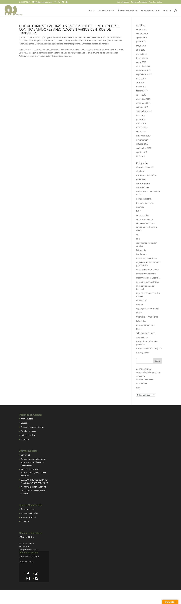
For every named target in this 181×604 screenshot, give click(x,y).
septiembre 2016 (143, 111)
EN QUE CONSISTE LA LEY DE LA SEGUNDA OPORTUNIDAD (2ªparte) (33, 490)
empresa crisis (40, 40)
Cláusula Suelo (142, 187)
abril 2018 (140, 50)
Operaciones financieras (147, 317)
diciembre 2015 (143, 135)
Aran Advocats (105, 10)
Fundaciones (141, 254)
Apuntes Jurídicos (149, 10)
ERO (91, 40)
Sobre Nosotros (27, 509)
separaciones (142, 337)
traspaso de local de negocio (96, 43)
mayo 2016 (141, 123)
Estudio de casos (28, 431)
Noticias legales (28, 435)
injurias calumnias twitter (147, 282)
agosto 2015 (141, 152)
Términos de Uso (155, 2)
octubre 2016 (142, 107)
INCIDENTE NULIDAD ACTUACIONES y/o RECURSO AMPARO (33, 472)
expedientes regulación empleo (108, 40)
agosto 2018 (141, 37)
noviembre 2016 (143, 103)
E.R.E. (30, 40)
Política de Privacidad (139, 2)
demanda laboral (104, 37)
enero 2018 (141, 62)
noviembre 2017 (143, 70)
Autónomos (141, 179)
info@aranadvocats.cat (29, 549)
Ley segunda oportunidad (147, 308)
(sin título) (25, 455)
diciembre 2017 (143, 66)
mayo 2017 (141, 78)
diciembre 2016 (143, 99)
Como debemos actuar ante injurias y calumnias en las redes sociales (33, 462)
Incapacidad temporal (146, 273)
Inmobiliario (141, 300)
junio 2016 (140, 119)
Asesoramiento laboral (72, 37)
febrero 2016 (142, 127)
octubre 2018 (142, 33)
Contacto (167, 10)
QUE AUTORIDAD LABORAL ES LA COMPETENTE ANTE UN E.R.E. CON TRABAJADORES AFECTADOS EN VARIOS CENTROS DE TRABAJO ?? (69, 29)
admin (25, 37)
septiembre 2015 (143, 148)
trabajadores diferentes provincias (67, 43)
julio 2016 (140, 115)
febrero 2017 (142, 90)
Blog (138, 387)
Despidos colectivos (145, 203)
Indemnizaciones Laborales (31, 43)
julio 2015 (140, 156)
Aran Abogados (123, 2)
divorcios (140, 207)
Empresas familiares (75, 40)
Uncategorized (142, 352)
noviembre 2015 (143, 140)
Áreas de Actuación (126, 10)
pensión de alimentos (145, 325)
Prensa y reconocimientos (32, 427)
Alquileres (140, 171)
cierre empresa (89, 37)
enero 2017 (141, 95)
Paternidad (141, 321)
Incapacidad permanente (147, 269)
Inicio (89, 10)
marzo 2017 (141, 86)
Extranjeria (141, 250)
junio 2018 (140, 41)
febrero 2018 (142, 58)
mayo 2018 (141, 45)
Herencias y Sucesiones (147, 258)
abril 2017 (140, 82)
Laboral (47, 43)
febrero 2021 (142, 29)
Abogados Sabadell (52, 37)
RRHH (138, 329)
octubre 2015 (142, 144)
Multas (139, 312)
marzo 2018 (141, 54)
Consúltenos (141, 383)
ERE (86, 40)
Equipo (24, 423)
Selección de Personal (146, 333)
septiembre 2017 (143, 74)
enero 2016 (141, 131)
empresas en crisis (56, 40)
